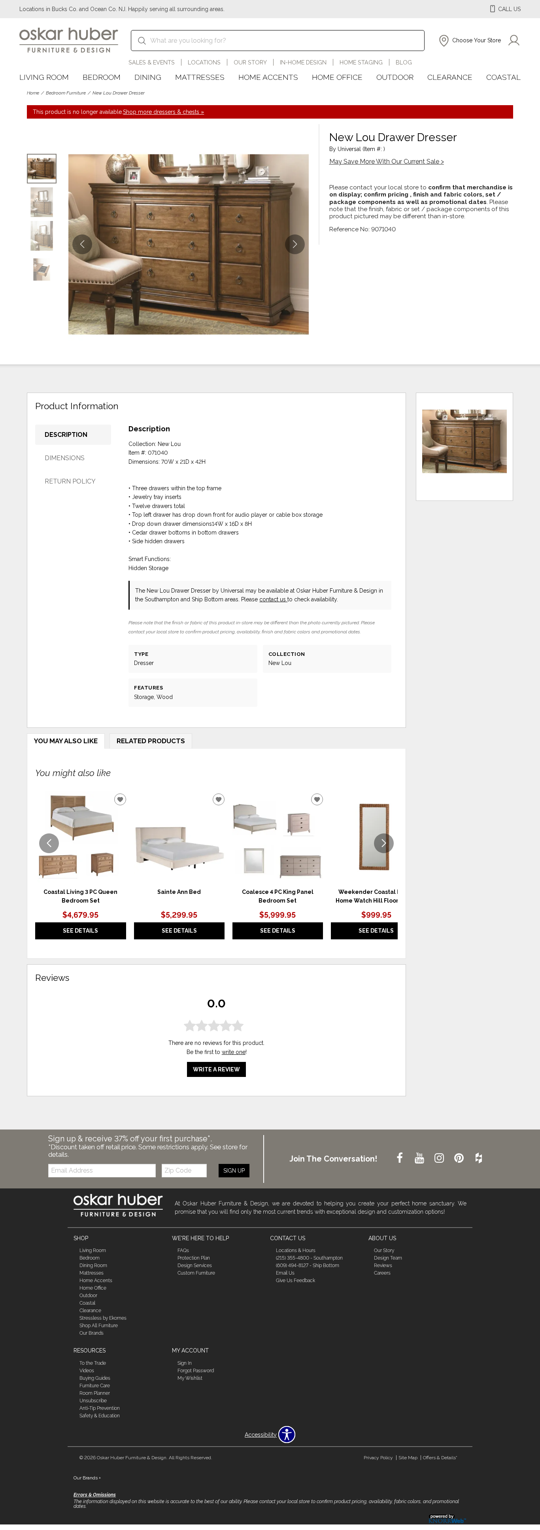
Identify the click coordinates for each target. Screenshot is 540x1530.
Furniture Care (94, 1385)
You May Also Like (66, 741)
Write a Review (216, 1069)
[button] (469, 40)
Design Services (194, 1265)
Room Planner (94, 1393)
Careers (382, 1273)
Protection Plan (193, 1258)
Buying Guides (94, 1378)
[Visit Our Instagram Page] (440, 1158)
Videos (86, 1370)
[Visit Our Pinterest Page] (460, 1158)
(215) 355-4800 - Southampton (309, 1258)
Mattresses (200, 77)
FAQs (183, 1250)
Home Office (337, 77)
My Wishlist (189, 1378)
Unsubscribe (93, 1400)
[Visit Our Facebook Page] (400, 1158)
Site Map (407, 1457)
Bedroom (102, 77)
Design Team (388, 1258)
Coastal (503, 77)
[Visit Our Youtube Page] (420, 1158)
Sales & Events (151, 62)
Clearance (449, 77)
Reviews (383, 1265)
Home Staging (361, 62)
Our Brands (91, 1333)
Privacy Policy (378, 1457)
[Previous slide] (49, 843)
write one (233, 1052)
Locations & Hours (295, 1250)
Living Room (44, 77)
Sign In (184, 1363)
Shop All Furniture (98, 1325)
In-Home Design (303, 62)
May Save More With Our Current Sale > (386, 161)
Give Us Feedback (295, 1280)
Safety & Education (99, 1416)
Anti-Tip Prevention (99, 1408)
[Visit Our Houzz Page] (478, 1158)
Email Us (285, 1273)
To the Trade (92, 1363)
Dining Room (93, 1265)
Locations (204, 62)
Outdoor (394, 77)
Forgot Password (195, 1370)
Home (33, 93)
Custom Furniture (196, 1273)
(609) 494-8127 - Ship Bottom (307, 1265)
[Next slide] (384, 843)
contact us (273, 599)
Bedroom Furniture (66, 93)
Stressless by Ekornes (103, 1318)
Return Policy (70, 481)
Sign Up (234, 1170)
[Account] (514, 41)
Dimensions (65, 458)
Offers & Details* (440, 1457)
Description (66, 434)
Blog (404, 62)
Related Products (151, 741)
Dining (147, 77)
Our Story (250, 62)
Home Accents (268, 77)
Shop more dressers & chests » (163, 112)
